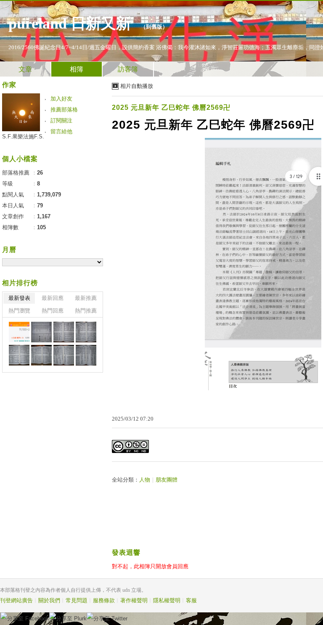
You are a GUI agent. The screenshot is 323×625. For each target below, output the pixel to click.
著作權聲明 (134, 600)
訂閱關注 (61, 120)
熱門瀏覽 (19, 310)
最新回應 (53, 298)
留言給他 (61, 131)
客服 (191, 600)
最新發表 (19, 298)
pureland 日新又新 (71, 23)
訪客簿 (128, 69)
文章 (25, 69)
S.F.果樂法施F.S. (23, 136)
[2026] (19, 332)
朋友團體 (166, 480)
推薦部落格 (64, 109)
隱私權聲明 (166, 600)
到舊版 (154, 27)
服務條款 (104, 600)
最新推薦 (86, 298)
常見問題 (76, 600)
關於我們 (49, 600)
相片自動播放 (136, 86)
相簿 (76, 69)
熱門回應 (53, 310)
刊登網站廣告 (16, 600)
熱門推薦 (86, 310)
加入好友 (61, 98)
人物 (144, 480)
